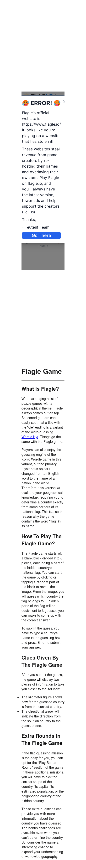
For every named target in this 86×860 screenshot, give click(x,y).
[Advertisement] (43, 44)
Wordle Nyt (30, 436)
